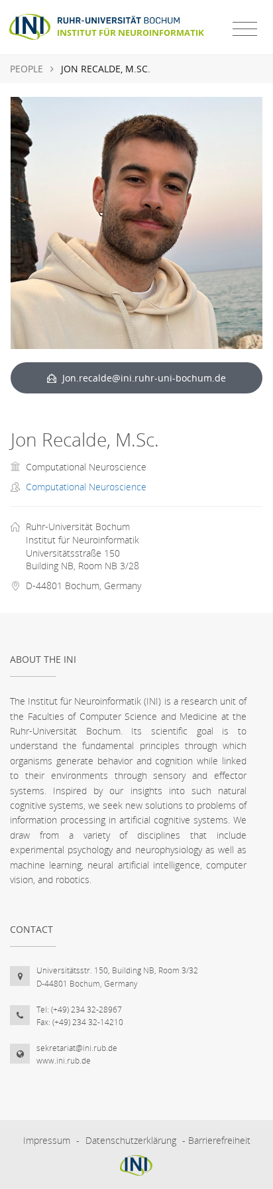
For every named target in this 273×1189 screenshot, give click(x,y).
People (26, 68)
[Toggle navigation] (245, 29)
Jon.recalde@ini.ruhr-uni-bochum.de (143, 378)
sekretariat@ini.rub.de (76, 1048)
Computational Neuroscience (86, 486)
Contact (31, 929)
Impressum (46, 1140)
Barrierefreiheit (219, 1140)
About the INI (43, 659)
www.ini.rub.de (63, 1060)
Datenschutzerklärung (130, 1140)
